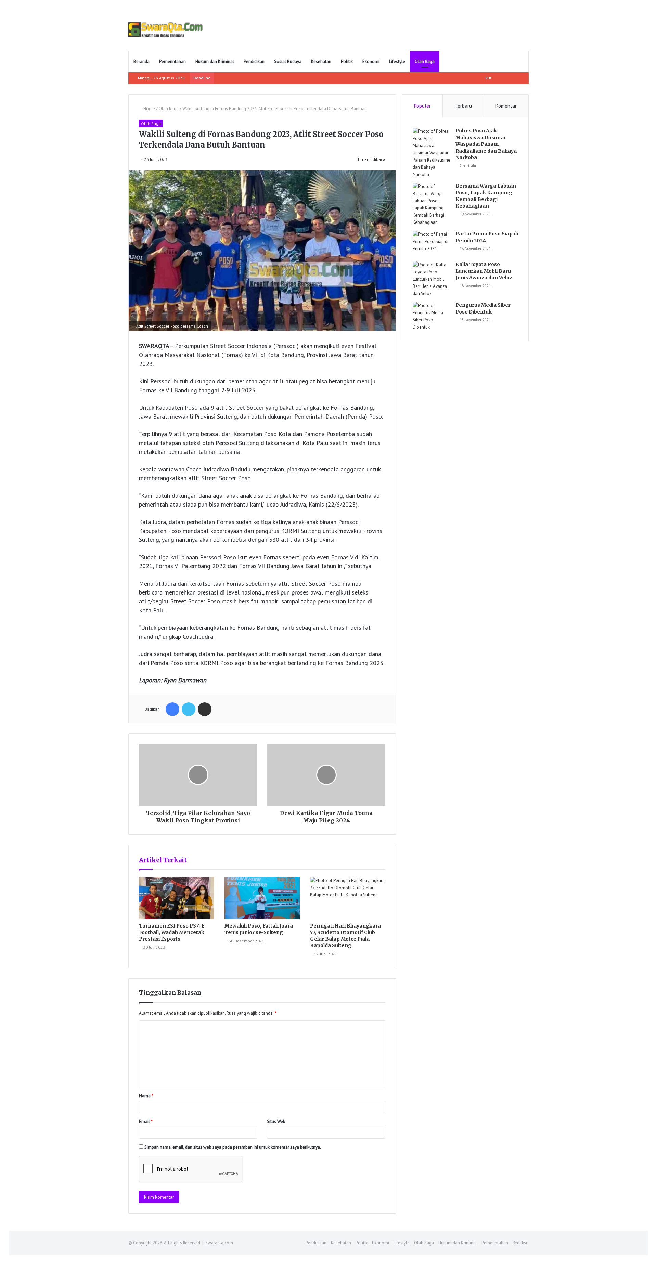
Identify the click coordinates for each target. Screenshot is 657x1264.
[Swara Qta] (165, 29)
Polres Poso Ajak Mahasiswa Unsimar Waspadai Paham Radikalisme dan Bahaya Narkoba (486, 144)
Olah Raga (425, 61)
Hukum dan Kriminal (214, 61)
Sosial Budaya (287, 61)
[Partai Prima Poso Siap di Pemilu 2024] (431, 243)
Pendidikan (254, 61)
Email (146, 1121)
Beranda (141, 61)
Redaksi (520, 1243)
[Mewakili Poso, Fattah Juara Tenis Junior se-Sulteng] (262, 898)
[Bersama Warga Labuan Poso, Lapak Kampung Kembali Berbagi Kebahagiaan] (431, 204)
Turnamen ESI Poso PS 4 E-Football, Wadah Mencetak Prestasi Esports (173, 932)
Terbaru (463, 106)
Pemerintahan (172, 61)
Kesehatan (321, 61)
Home (148, 109)
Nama (146, 1096)
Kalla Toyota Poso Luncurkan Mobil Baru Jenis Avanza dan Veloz (483, 271)
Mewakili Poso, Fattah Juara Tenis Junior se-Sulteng (258, 929)
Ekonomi (370, 61)
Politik (347, 61)
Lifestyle (397, 61)
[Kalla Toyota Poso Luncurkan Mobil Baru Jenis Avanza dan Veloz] (431, 279)
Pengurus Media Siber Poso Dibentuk (483, 308)
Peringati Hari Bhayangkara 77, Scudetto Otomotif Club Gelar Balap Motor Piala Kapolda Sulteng (345, 935)
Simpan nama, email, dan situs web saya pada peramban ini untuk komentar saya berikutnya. (232, 1147)
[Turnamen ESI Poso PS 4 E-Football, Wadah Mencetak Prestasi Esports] (176, 898)
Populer (422, 106)
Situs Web (276, 1121)
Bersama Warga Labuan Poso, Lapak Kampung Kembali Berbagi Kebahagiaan (485, 196)
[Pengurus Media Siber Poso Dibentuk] (431, 316)
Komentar (506, 106)
